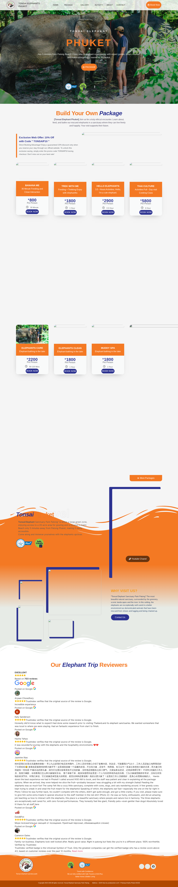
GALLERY (85, 5)
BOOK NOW (32, 212)
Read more (77, 851)
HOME (55, 5)
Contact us (120, 617)
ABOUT (110, 5)
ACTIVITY (99, 5)
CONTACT (120, 5)
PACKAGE (68, 5)
